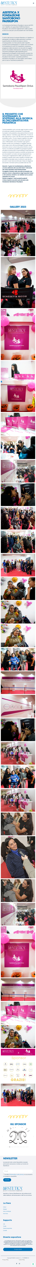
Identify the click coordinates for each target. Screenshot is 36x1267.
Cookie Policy (22, 1259)
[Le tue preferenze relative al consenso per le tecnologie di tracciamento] (33, 1264)
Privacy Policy (5, 1259)
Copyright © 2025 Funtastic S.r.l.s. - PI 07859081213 (18, 1258)
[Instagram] (19, 1263)
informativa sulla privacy (17, 1174)
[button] (2, 1136)
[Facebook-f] (16, 1263)
